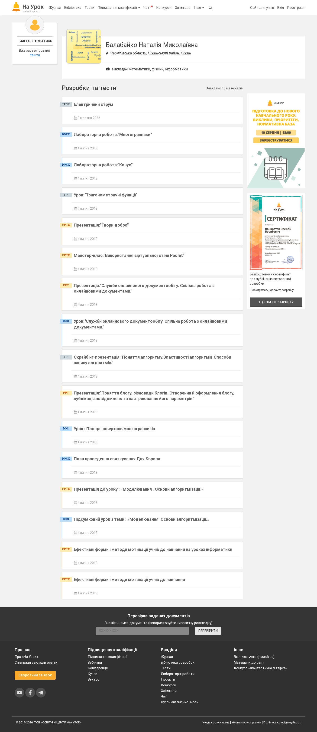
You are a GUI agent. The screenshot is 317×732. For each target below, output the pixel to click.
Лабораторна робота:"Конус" (103, 164)
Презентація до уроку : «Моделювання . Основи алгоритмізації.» (139, 489)
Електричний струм (93, 104)
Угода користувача (216, 722)
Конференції (98, 668)
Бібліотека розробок (177, 662)
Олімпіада (183, 8)
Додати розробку (277, 302)
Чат (148, 7)
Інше (198, 8)
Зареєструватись (36, 41)
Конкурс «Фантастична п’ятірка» (260, 668)
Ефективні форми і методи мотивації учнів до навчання (129, 579)
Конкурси (163, 8)
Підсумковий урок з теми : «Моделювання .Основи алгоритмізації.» (141, 519)
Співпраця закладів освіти (36, 662)
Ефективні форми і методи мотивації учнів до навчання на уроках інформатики (153, 549)
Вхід (280, 8)
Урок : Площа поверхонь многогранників (114, 428)
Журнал (55, 8)
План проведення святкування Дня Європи (117, 458)
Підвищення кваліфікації (117, 8)
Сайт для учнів (262, 8)
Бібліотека (72, 8)
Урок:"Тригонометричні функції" (105, 194)
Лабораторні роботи (177, 674)
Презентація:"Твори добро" (101, 225)
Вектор (94, 679)
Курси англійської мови (179, 702)
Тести (89, 8)
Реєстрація (296, 8)
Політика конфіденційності (282, 722)
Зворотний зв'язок (35, 675)
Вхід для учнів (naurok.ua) (254, 657)
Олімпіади (169, 691)
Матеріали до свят (249, 662)
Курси (92, 674)
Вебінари (95, 662)
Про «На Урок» (26, 657)
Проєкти (168, 679)
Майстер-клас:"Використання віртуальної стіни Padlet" (129, 255)
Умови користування (246, 722)
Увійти (35, 55)
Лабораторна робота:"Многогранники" (113, 134)
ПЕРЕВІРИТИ (208, 631)
